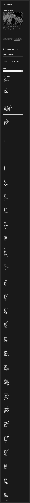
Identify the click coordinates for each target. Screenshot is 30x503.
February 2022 (6, 340)
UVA (4, 268)
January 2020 (6, 367)
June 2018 (5, 387)
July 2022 (5, 335)
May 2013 (5, 453)
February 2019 (6, 379)
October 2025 (6, 293)
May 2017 (5, 401)
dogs (4, 209)
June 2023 (5, 323)
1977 (4, 142)
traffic (5, 264)
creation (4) (5, 89)
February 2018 (6, 392)
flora (4, 221)
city (4, 199)
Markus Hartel (6, 122)
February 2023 (6, 327)
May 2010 (5, 492)
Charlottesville (6, 198)
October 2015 (6, 422)
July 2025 (5, 296)
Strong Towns (6, 106)
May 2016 (5, 414)
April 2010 (5, 493)
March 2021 (5, 352)
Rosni (5, 251)
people (5, 241)
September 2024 (6, 307)
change (5, 197)
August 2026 (6, 282)
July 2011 (5, 477)
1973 (4, 138)
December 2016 (6, 407)
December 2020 (6, 355)
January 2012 (6, 470)
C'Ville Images (6, 120)
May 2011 (5, 479)
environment (6, 212)
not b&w (5, 235)
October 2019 (6, 370)
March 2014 (5, 442)
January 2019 (6, 380)
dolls (4, 210)
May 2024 (5, 311)
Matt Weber (5, 123)
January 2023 (6, 328)
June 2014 (5, 439)
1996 (4, 158)
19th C (5, 163)
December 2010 (6, 484)
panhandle (5, 238)
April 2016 (5, 415)
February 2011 (6, 482)
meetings (5, 228)
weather (5, 272)
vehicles (5, 269)
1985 (4, 151)
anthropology (6, 187)
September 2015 (6, 423)
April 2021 (5, 351)
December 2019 (6, 368)
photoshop (5, 242)
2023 (4, 181)
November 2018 (6, 382)
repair (5, 248)
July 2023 (5, 322)
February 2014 (6, 443)
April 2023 (5, 325)
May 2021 (5, 350)
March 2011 (5, 481)
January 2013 (6, 457)
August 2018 (6, 385)
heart (4, 226)
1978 (4, 143)
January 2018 (6, 393)
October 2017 (6, 396)
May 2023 (5, 324)
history (5, 227)
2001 (4, 165)
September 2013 (6, 449)
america (5, 185)
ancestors (5, 186)
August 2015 (6, 424)
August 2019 (6, 372)
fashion (5, 215)
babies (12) (5, 83)
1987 (4, 153)
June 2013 (5, 452)
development (6, 92)
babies (5, 194)
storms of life (6, 256)
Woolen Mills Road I (7, 108)
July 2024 (5, 309)
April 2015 (5, 428)
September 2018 (6, 384)
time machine (6, 263)
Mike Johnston (6, 124)
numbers (5, 236)
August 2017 (6, 398)
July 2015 (5, 425)
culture (5, 90)
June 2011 (5, 478)
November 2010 (6, 485)
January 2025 (6, 302)
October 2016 (6, 409)
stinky (5, 255)
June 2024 (5, 310)
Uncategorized (6, 266)
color (4, 200)
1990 (4, 155)
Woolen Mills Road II (7, 109)
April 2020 (5, 364)
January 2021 (6, 354)
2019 (4, 179)
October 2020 (6, 357)
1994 (4, 157)
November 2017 (6, 395)
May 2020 (5, 363)
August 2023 (6, 321)
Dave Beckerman (6, 121)
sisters (5, 253)
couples (5, 201)
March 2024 (6, 313)
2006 (4, 170)
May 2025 (5, 298)
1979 (4, 144)
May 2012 (5, 466)
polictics (5, 243)
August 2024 (6, 308)
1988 (4, 154)
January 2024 (6, 315)
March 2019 (5, 378)
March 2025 (6, 300)
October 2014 (6, 435)
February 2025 (6, 301)
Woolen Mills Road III (7, 110)
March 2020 (6, 365)
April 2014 (5, 441)
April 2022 (5, 338)
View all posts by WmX (17, 40)
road (4, 250)
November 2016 (6, 408)
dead (4, 206)
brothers (5, 196)
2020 (4, 180)
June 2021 (5, 349)
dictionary (5, 208)
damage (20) (6, 91)
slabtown (5, 254)
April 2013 (5, 454)
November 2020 (6, 356)
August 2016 (6, 411)
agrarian (5, 182)
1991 (4, 156)
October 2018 (6, 383)
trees (4, 265)
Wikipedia (17, 31)
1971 (4, 136)
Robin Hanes (6, 104)
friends (5, 223)
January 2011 (6, 483)
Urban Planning (6, 267)
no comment (6, 234)
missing (5, 229)
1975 (4, 140)
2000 (4, 164)
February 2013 (6, 456)
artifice (5, 192)
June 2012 (5, 465)
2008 (4, 171)
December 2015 (6, 420)
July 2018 (5, 386)
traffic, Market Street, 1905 (8, 107)
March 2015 (5, 429)
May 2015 (5, 427)
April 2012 (5, 467)
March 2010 (5, 494)
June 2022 (5, 336)
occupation (5, 237)
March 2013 (5, 455)
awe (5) (5, 82)
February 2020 (6, 366)
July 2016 (5, 412)
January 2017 (6, 406)
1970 (4, 135)
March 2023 (5, 326)
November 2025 (6, 292)
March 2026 (6, 287)
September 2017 (6, 397)
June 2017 (5, 400)
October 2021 (6, 344)
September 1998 (6, 496)
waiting (5, 271)
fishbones (5, 220)
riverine (5, 249)
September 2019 (6, 371)
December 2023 (6, 316)
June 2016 (5, 413)
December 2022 (6, 329)
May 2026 (5, 285)
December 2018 (6, 381)
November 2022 (6, 330)
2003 (4, 167)
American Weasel (6, 99)
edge (4, 211)
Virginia (5, 270)
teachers (5, 258)
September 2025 (6, 294)
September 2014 (6, 436)
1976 (4, 141)
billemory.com (6, 119)
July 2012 (5, 464)
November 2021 (6, 343)
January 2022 (6, 341)
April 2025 (5, 299)
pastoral (5, 240)
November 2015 (6, 421)
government (6, 225)
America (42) (6, 79)
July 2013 (5, 451)
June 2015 (5, 426)
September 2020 (6, 358)
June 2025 (5, 297)
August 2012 (6, 463)
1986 (4, 152)
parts (4, 239)
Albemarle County (6, 184)
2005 (4, 169)
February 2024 (6, 314)
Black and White (7, 4)
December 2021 (6, 342)
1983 (4, 149)
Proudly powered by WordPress (11, 500)
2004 (4, 168)
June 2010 (5, 491)
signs (4, 252)
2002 (4, 166)
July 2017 (5, 399)
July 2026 (5, 283)
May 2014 (5, 440)
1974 (4, 139)
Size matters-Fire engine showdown (9, 105)
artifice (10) (5, 81)
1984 (4, 150)
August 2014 (6, 437)
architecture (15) (6, 80)
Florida (5, 222)
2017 (4, 178)
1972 (4, 137)
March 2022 (6, 339)
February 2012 (6, 469)
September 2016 (6, 410)
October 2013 (6, 448)
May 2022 (5, 337)
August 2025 (6, 295)
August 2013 (6, 450)
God (4, 224)
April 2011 (5, 480)
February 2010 (6, 495)
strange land (6, 257)
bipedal (5, 195)
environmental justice (7, 213)
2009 (4, 172)
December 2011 (6, 471)
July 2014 (5, 438)
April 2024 (5, 312)
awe (4, 193)
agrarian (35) (6, 78)
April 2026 (5, 286)
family (5, 214)
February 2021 (6, 353)
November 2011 (6, 472)
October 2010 (6, 486)
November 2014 (6, 434)
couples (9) (5, 88)
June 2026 (5, 284)
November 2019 (6, 369)
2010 (4, 173)
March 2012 (5, 468)
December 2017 (6, 394)
